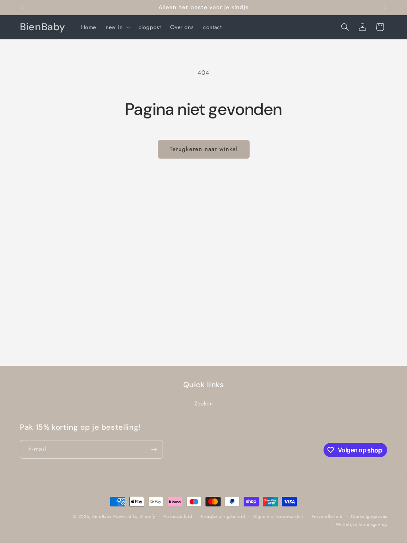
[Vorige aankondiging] (22, 7)
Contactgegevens (369, 516)
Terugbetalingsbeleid (222, 516)
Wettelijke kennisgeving (361, 524)
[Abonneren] (154, 449)
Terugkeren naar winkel (204, 149)
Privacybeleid (177, 516)
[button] (117, 27)
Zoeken (203, 403)
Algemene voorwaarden (278, 516)
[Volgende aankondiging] (384, 7)
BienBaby (102, 516)
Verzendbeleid (327, 516)
